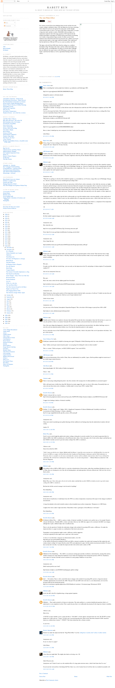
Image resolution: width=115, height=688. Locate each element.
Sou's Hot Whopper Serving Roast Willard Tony (15, 185)
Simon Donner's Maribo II (9, 134)
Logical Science (7, 355)
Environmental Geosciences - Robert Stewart (14, 100)
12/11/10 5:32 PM (48, 647)
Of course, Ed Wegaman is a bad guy (15, 258)
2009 (6, 315)
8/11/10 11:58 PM (48, 136)
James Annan (46, 85)
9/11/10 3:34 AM (48, 158)
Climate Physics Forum (9, 337)
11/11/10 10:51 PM (49, 606)
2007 (6, 319)
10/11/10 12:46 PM (49, 429)
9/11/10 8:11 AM (48, 172)
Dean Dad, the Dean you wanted (11, 207)
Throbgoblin (6, 200)
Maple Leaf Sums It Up (12, 289)
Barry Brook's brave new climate (11, 179)
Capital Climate (7, 334)
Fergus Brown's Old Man (9, 347)
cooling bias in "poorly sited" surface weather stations (92, 632)
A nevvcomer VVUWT (9, 191)
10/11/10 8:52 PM (48, 559)
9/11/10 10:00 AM (48, 218)
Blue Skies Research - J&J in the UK (12, 120)
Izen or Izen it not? (8, 125)
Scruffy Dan (6, 157)
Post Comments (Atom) (52, 680)
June (8, 303)
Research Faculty (10, 277)
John (4, 46)
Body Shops (9, 268)
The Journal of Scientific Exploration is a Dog (17, 272)
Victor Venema (7, 139)
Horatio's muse (7, 194)
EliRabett (45, 162)
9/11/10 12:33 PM (48, 334)
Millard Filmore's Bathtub (9, 151)
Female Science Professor (9, 208)
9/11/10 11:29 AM (48, 274)
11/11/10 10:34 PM (49, 595)
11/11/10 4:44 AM (48, 572)
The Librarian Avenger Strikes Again (15, 292)
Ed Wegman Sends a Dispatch (13, 264)
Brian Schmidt (6, 48)
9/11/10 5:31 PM (48, 374)
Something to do (10, 257)
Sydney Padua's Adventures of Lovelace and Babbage (14, 198)
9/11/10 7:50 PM (48, 402)
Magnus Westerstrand (8, 356)
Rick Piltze (6, 362)
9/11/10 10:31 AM (48, 247)
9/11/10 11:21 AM (48, 259)
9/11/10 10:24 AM (48, 234)
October (9, 295)
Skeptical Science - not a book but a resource (14, 113)
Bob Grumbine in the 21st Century (11, 122)
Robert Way (46, 434)
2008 (6, 317)
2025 (6, 216)
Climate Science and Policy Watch (12, 149)
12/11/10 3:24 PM (48, 635)
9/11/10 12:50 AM (48, 147)
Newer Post (42, 676)
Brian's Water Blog (8, 89)
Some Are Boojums (8, 364)
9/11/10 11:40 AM (48, 286)
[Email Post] (60, 76)
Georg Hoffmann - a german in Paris (12, 168)
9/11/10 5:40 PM (48, 388)
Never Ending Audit (8, 196)
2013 (6, 240)
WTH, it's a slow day (11, 283)
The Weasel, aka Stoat (8, 137)
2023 (6, 220)
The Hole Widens (10, 262)
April (8, 307)
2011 (6, 244)
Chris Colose (6, 336)
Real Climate (6, 131)
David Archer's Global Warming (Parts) (13, 103)
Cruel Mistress (7, 339)
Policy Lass (6, 359)
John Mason (46, 366)
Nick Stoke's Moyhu (8, 130)
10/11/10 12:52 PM (49, 442)
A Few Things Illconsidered (10, 329)
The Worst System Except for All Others (16, 287)
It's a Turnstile (9, 251)
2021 (6, 224)
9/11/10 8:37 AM (48, 209)
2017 (6, 232)
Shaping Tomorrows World (9, 184)
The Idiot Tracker (7, 159)
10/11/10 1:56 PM (48, 474)
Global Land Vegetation (9, 108)
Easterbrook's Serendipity (9, 123)
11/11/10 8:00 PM (48, 586)
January (9, 313)
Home (75, 676)
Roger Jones (46, 140)
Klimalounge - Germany (9, 173)
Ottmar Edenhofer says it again (14, 253)
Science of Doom (7, 133)
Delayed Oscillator (8, 342)
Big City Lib (6, 148)
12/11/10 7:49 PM (48, 656)
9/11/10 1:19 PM (48, 350)
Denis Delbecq (7, 345)
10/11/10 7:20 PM (48, 547)
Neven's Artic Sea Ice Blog (10, 128)
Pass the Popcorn (10, 266)
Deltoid (5, 344)
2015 (6, 236)
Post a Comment (43, 673)
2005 (6, 323)
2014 (6, 238)
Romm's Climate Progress (9, 156)
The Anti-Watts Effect (47, 18)
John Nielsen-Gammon (9, 351)
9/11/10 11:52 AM (48, 313)
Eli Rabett (5, 50)
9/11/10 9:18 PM (48, 415)
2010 (6, 246)
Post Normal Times (8, 361)
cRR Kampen (46, 151)
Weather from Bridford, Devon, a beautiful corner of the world (15, 141)
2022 (6, 222)
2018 (6, 230)
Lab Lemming (6, 353)
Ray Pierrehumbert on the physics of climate (14, 102)
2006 (6, 321)
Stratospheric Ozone (8, 106)
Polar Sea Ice (6, 109)
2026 (6, 214)
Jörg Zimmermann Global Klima (11, 170)
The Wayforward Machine (12, 274)
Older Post (109, 676)
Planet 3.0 (5, 154)
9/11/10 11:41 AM (48, 301)
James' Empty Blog (8, 126)
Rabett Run (57, 7)
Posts (6, 23)
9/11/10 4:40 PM (48, 361)
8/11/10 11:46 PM (48, 97)
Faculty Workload (10, 279)
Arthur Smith (6, 331)
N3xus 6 (5, 358)
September (9, 297)
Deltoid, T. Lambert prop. (9, 180)
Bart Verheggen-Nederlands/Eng (11, 167)
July (8, 301)
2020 (6, 226)
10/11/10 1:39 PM (48, 462)
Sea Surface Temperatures (9, 111)
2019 (6, 228)
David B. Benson (47, 392)
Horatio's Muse (7, 350)
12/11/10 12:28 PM (49, 626)
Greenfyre (5, 348)
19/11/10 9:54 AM (48, 669)
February (9, 311)
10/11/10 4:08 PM (48, 492)
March (8, 309)
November (9, 249)
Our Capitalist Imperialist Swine (11, 153)
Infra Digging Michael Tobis (13, 290)
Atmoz (5, 333)
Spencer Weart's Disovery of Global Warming (14, 105)
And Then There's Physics (9, 119)
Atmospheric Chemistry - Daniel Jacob (13, 98)
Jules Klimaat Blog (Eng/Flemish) (11, 171)
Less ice (8, 281)
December (9, 247)
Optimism (8, 255)
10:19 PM (57, 76)
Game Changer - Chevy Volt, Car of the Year (17, 275)
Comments (8, 26)
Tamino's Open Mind (8, 136)
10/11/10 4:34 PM (48, 513)
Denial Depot (6, 193)
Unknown (45, 378)
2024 (6, 218)
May (8, 305)
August (8, 299)
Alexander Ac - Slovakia (9, 165)
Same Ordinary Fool (48, 339)
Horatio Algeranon (48, 630)
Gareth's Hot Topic (8, 182)
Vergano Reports (10, 270)
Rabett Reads (9, 260)
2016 (6, 234)
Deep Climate (6, 340)
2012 (6, 242)
